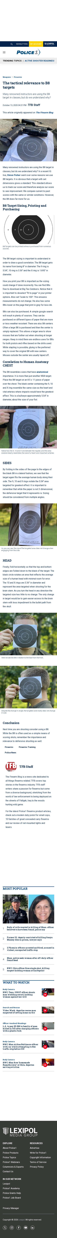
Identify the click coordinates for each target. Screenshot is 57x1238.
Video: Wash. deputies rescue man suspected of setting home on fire (19, 1011)
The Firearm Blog (44, 112)
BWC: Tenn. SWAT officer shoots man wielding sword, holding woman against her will (19, 994)
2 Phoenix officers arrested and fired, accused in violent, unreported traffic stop (30, 949)
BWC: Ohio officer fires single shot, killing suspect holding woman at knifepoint (28, 969)
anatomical (42, 372)
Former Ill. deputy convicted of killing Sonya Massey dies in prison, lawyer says (29, 938)
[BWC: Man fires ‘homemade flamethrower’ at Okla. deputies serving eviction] (48, 1062)
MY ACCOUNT (36, 44)
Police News (10, 753)
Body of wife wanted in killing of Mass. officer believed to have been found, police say (30, 928)
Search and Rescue (11, 1008)
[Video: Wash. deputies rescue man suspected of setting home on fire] (48, 1010)
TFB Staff (34, 105)
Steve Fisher (14, 175)
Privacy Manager (11, 1208)
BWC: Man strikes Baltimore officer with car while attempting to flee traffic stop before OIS (20, 1046)
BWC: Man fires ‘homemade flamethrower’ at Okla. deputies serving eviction (18, 1065)
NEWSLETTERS (22, 44)
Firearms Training (27, 747)
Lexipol (22, 1220)
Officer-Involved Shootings (14, 1023)
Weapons (7, 77)
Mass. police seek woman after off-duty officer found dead (30, 959)
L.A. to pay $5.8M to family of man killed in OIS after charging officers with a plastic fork (21, 1028)
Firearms (18, 77)
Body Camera (9, 989)
